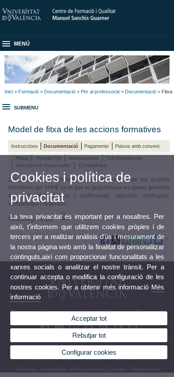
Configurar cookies (89, 352)
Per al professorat (100, 91)
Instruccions (24, 146)
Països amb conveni (137, 146)
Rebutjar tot (89, 335)
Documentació (59, 91)
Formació (28, 91)
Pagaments (96, 146)
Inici (8, 91)
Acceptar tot (89, 318)
